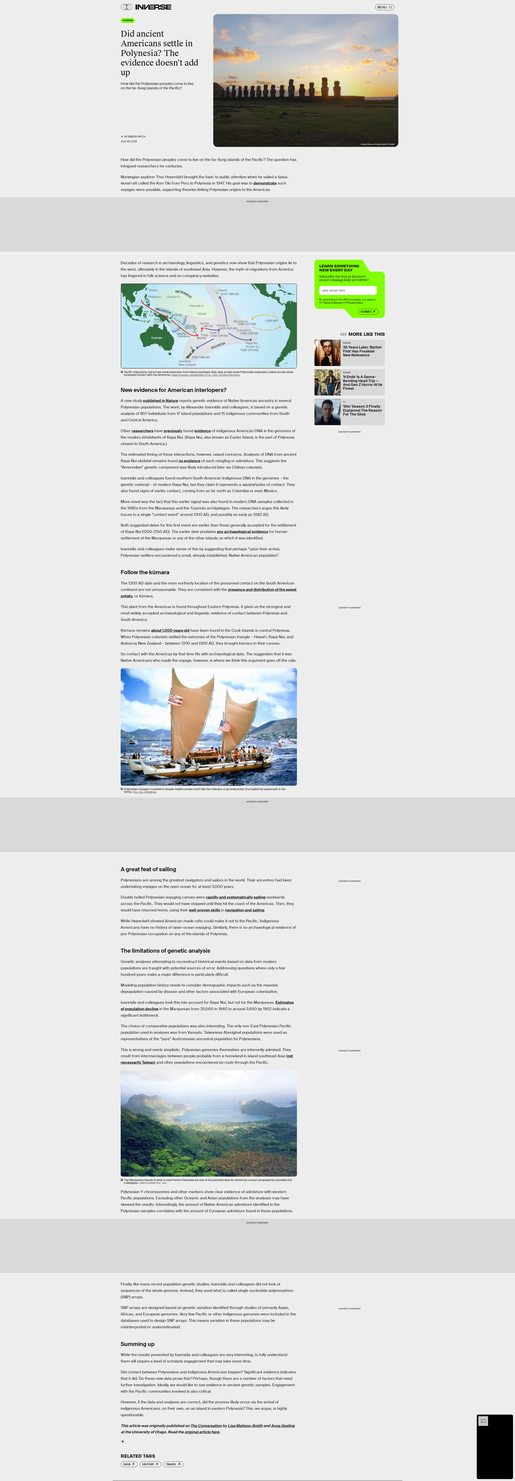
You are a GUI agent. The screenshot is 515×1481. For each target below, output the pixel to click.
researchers (142, 430)
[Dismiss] (508, 1418)
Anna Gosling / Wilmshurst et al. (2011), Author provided (206, 375)
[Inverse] (153, 7)
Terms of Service (332, 302)
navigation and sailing (244, 910)
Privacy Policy (355, 302)
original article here (202, 1432)
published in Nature (160, 400)
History (148, 1464)
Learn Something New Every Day (339, 267)
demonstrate (265, 183)
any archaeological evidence (242, 531)
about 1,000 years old (170, 630)
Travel (171, 1464)
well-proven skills (204, 910)
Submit (366, 311)
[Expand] (481, 1418)
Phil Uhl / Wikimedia (144, 792)
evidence (202, 430)
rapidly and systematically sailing (236, 897)
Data (127, 1464)
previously (173, 430)
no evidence (189, 460)
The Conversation (206, 1425)
